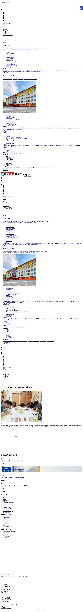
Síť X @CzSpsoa (6, 536)
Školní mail (5, 524)
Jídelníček (5, 29)
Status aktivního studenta (11, 121)
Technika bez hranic (7, 33)
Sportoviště (5, 31)
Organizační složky (10, 53)
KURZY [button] (5, 147)
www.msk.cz (3, 593)
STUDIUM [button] (5, 72)
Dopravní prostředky (10, 115)
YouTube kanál (6, 32)
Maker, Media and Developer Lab (13, 137)
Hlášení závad (6, 526)
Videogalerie (8, 163)
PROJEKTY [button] (5, 132)
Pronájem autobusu (10, 60)
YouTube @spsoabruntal (8, 535)
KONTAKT (5, 170)
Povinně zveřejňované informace (12, 63)
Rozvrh (4, 25)
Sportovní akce (9, 160)
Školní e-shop (6, 525)
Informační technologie (10, 117)
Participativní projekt (10, 140)
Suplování (5, 26)
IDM (4, 518)
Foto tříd (7, 165)
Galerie (4, 499)
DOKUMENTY (6, 130)
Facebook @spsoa (7, 532)
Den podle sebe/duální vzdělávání (13, 119)
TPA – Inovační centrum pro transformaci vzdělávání (16, 138)
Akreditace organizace (10, 136)
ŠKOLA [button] (5, 42)
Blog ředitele (8, 66)
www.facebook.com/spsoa (6, 599)
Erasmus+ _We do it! (10, 142)
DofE (7, 139)
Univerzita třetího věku (10, 151)
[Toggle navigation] (8, 2)
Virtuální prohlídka (9, 164)
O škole (7, 52)
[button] (81, 8)
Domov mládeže (6, 30)
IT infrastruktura (9, 67)
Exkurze (7, 161)
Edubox (7, 135)
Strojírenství (8, 116)
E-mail (4, 28)
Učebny (7, 156)
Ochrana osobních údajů (11, 61)
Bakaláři (4, 24)
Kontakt (4, 501)
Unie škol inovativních (10, 57)
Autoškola (8, 150)
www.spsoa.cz (3, 602)
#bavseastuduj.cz (6, 517)
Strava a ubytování (9, 58)
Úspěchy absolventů (10, 125)
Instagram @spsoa (7, 533)
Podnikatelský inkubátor (8, 35)
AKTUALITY (6, 131)
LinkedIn (5, 537)
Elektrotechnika (9, 118)
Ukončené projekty (10, 133)
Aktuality (5, 497)
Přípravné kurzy (9, 123)
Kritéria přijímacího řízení (11, 124)
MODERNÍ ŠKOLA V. (11, 143)
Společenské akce (9, 158)
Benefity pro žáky (9, 122)
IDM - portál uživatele (7, 23)
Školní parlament (9, 56)
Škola (4, 496)
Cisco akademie (9, 149)
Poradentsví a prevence (10, 54)
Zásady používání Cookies (11, 65)
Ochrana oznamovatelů (10, 64)
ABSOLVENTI (6, 168)
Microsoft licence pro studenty (9, 531)
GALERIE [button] (5, 154)
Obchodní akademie (10, 114)
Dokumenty (5, 500)
